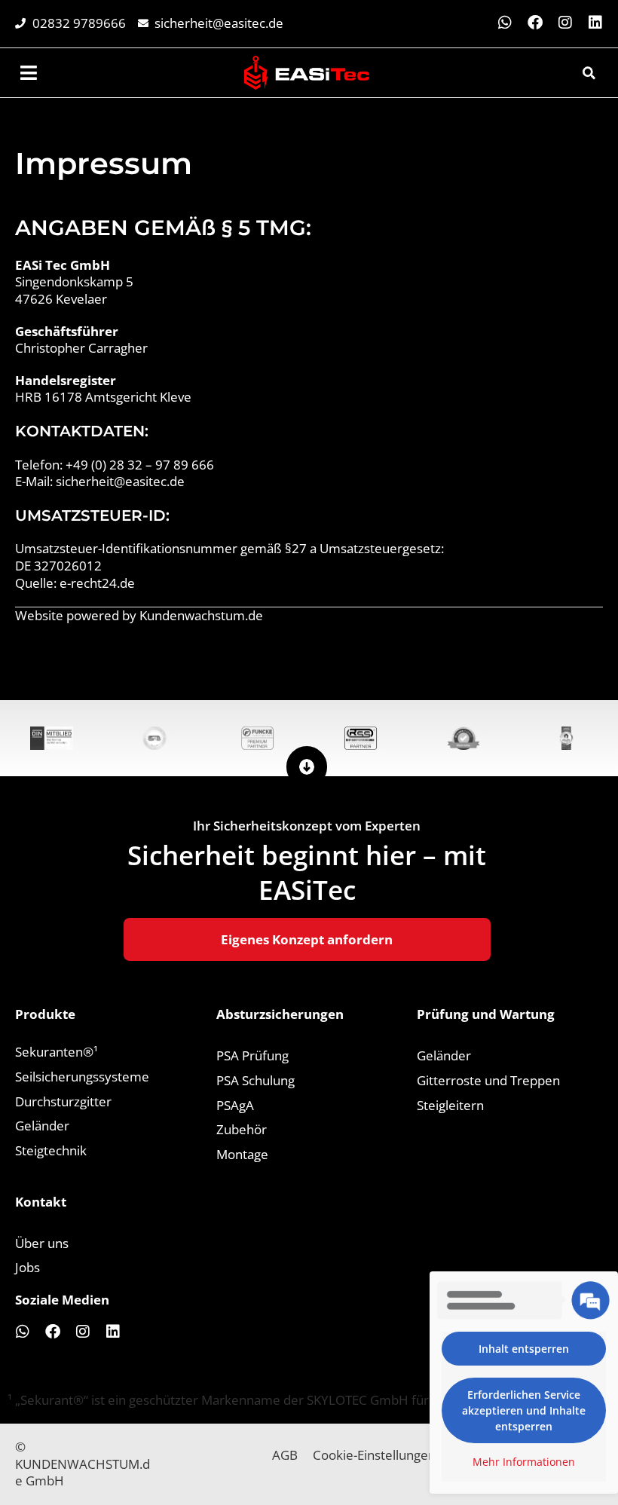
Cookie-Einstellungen (374, 1455)
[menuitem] (30, 72)
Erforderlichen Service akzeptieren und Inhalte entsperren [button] (524, 1410)
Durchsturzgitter (63, 1101)
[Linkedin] (595, 22)
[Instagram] (565, 22)
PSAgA (235, 1105)
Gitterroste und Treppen (488, 1080)
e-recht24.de (97, 583)
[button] (588, 73)
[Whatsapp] (504, 22)
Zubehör (241, 1129)
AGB (285, 1455)
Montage (242, 1154)
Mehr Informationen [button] (524, 1462)
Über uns (42, 1243)
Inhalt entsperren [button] (524, 1348)
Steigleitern (450, 1105)
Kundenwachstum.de (201, 615)
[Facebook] (535, 22)
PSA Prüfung (252, 1055)
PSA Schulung (255, 1080)
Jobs (27, 1267)
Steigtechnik (51, 1150)
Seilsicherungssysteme (82, 1076)
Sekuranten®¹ (56, 1051)
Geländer (42, 1125)
